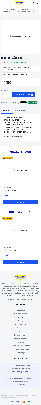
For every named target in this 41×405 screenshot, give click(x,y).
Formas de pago (21, 338)
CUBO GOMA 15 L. (9, 190)
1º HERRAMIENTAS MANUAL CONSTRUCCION (23, 9)
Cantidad (4, 90)
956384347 (16, 372)
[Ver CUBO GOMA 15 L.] (20, 170)
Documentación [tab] (20, 111)
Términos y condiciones (21, 345)
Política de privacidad (21, 349)
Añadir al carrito (23, 95)
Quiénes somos (21, 314)
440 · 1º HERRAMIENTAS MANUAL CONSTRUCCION (16, 69)
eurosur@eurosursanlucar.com (21, 299)
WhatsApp (33, 102)
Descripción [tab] (7, 111)
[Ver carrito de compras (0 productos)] (38, 3)
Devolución (21, 328)
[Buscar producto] (34, 3)
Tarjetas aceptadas (21, 335)
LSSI (21, 317)
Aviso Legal (21, 353)
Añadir (21, 202)
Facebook (15, 102)
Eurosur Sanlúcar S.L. (21, 395)
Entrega (21, 321)
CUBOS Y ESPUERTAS (11, 12)
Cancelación (21, 324)
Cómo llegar (21, 310)
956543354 (21, 385)
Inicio (3, 9)
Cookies (21, 342)
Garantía (21, 331)
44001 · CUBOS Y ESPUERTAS (15, 74)
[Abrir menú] (4, 3)
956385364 (26, 372)
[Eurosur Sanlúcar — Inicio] (19, 3)
